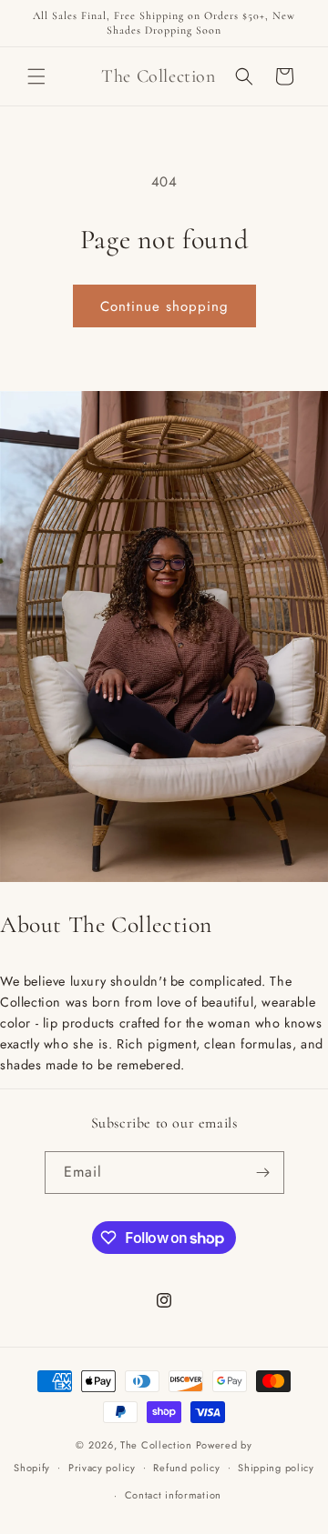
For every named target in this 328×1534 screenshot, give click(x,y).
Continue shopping (164, 306)
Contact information (173, 1495)
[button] (36, 76)
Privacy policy (102, 1467)
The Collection (156, 1445)
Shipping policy (276, 1467)
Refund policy (186, 1467)
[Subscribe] (263, 1172)
